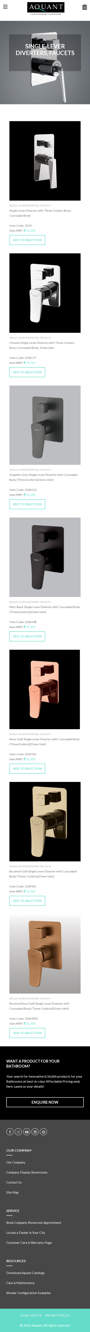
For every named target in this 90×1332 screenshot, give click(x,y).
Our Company (15, 1162)
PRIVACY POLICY (57, 1315)
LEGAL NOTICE (31, 1315)
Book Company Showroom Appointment (33, 1222)
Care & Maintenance (20, 1283)
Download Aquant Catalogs (25, 1273)
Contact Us (14, 1182)
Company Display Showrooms (27, 1172)
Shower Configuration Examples (28, 1293)
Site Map (12, 1192)
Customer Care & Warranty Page (29, 1242)
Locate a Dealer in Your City (25, 1232)
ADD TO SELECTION (27, 240)
